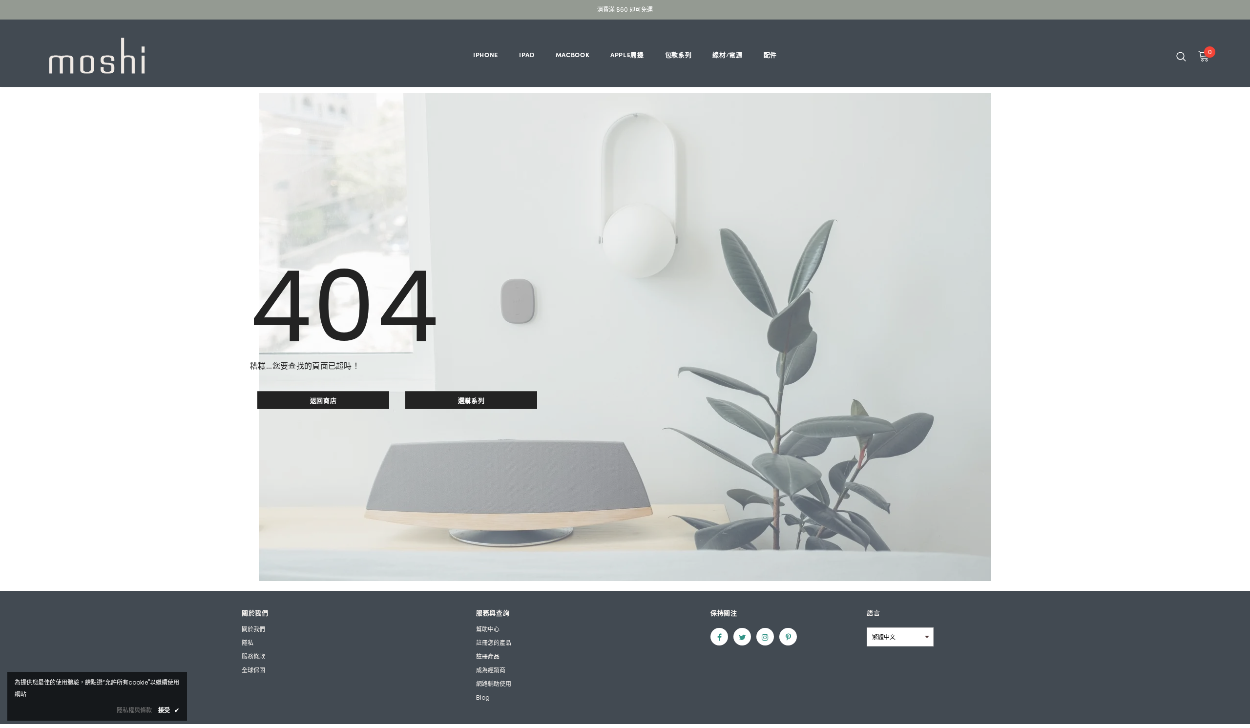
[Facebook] (719, 636)
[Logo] (97, 55)
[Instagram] (765, 636)
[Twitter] (742, 636)
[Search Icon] (1181, 56)
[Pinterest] (788, 636)
